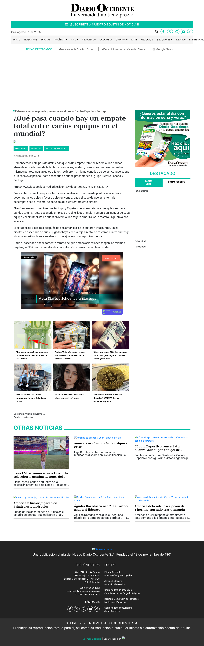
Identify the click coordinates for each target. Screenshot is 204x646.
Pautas (46, 39)
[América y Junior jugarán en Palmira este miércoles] (41, 497)
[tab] (176, 183)
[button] (102, 31)
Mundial (36, 148)
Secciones (164, 39)
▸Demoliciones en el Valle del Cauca (124, 49)
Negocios (147, 39)
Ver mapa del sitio (92, 638)
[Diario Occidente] (102, 10)
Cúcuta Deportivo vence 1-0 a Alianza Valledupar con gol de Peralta (157, 448)
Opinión (121, 39)
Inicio (16, 39)
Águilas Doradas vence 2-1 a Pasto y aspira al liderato (101, 507)
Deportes (21, 148)
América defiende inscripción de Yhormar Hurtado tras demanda (160, 507)
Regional (88, 39)
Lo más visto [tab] (148, 182)
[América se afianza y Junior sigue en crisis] (97, 437)
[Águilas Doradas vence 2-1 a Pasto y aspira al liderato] (102, 498)
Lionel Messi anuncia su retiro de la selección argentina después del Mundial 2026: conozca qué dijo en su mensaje (41, 474)
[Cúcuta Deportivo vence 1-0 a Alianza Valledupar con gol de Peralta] (162, 438)
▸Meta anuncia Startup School (77, 49)
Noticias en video (56, 148)
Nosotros (30, 39)
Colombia (105, 39)
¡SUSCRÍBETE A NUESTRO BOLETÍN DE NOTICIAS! (104, 24)
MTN (134, 39)
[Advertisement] (102, 78)
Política (60, 39)
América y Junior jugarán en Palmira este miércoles (35, 504)
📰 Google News (162, 49)
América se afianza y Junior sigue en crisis (101, 445)
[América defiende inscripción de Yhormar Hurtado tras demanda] (162, 498)
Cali (73, 39)
